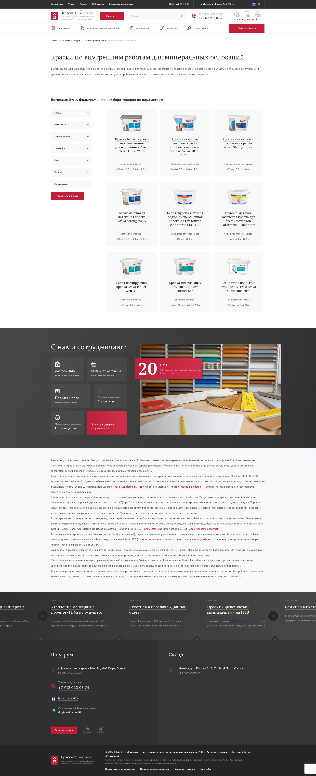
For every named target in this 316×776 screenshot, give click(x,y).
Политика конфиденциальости (154, 769)
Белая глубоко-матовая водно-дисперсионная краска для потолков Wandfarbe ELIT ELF (185, 219)
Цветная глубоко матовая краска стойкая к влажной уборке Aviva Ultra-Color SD (185, 147)
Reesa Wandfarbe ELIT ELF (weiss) (132, 487)
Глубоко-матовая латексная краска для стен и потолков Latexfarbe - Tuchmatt (238, 219)
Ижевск (251, 19)
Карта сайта (205, 769)
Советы (83, 4)
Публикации (98, 4)
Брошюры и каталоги (185, 769)
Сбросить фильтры (67, 196)
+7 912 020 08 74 (210, 18)
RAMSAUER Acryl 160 (245, 621)
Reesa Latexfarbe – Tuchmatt (197, 487)
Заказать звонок (64, 730)
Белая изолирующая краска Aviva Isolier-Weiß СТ (131, 287)
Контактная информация (121, 4)
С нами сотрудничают (88, 347)
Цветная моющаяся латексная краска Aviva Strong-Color (238, 143)
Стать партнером (246, 28)
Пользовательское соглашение (120, 769)
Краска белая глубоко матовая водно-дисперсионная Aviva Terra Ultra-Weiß (132, 145)
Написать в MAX (68, 698)
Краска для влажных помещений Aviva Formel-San (185, 287)
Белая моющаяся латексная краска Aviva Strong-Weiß (132, 217)
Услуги (71, 4)
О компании (57, 4)
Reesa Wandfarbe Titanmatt (203, 529)
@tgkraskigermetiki (69, 712)
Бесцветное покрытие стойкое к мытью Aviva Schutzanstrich (238, 287)
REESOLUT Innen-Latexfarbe (146, 529)
